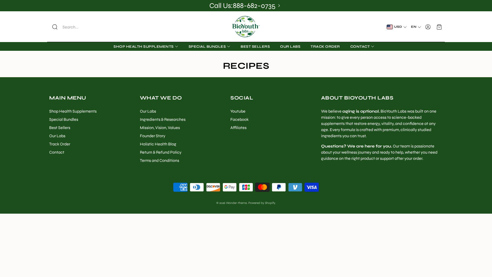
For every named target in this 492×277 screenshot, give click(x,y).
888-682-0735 (254, 5)
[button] (82, 27)
